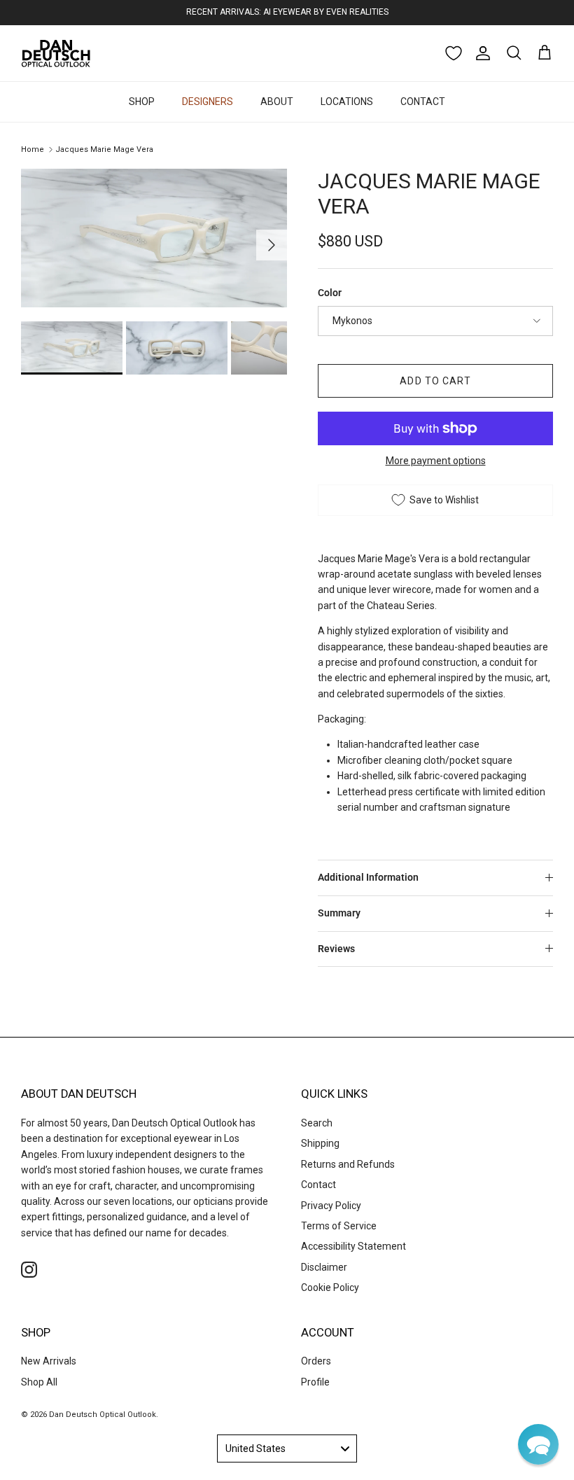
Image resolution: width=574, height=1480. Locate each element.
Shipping (320, 1143)
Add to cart (435, 380)
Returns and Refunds (348, 1164)
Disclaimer (324, 1267)
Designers (207, 101)
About (276, 101)
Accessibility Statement (353, 1246)
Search (316, 1123)
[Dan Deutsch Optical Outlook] (56, 53)
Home (32, 149)
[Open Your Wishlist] (454, 53)
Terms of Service (339, 1225)
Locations (347, 101)
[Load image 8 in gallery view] (154, 238)
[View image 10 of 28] (281, 347)
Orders (316, 1361)
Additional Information (368, 877)
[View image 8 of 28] (71, 347)
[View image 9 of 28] (176, 347)
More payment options (436, 460)
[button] (538, 1444)
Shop (142, 101)
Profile (315, 1382)
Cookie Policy (330, 1287)
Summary (339, 913)
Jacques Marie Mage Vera (104, 149)
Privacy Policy (331, 1205)
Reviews (336, 948)
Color (330, 292)
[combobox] (287, 1448)
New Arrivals (48, 1361)
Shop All (39, 1382)
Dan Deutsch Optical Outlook (102, 1414)
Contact (422, 101)
